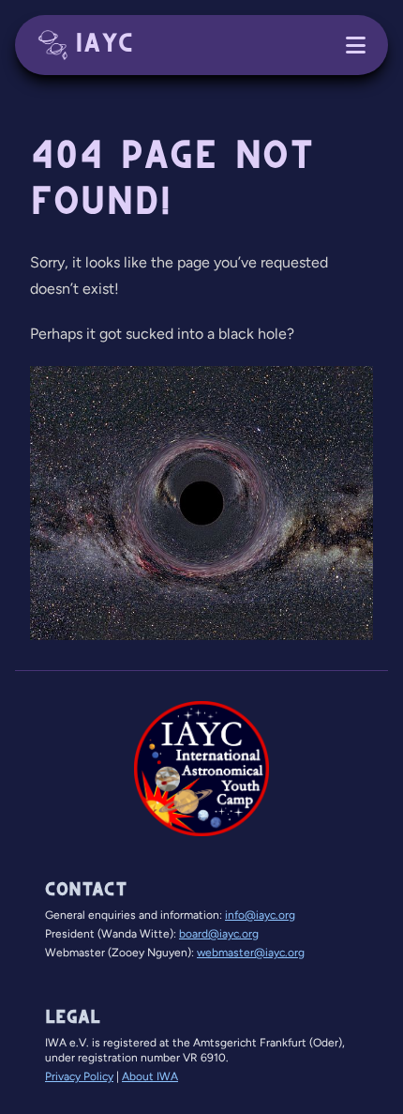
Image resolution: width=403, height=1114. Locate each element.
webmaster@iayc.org (251, 952)
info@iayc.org (260, 915)
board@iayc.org (219, 933)
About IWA (150, 1076)
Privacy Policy (79, 1076)
